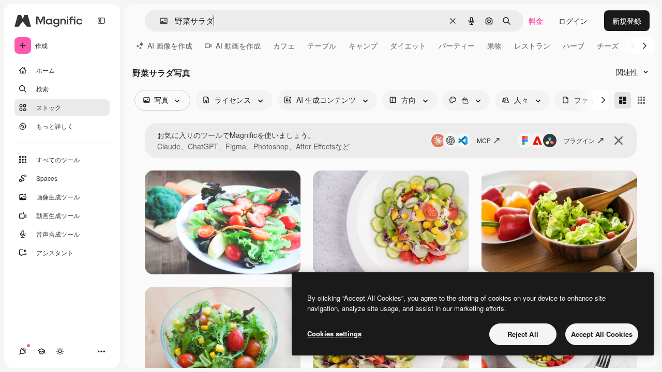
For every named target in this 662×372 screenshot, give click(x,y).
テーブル (321, 45)
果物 (494, 45)
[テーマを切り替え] (60, 351)
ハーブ (573, 45)
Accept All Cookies (602, 334)
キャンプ (363, 45)
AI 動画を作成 (238, 45)
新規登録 (626, 21)
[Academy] (41, 351)
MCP (484, 140)
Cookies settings (334, 333)
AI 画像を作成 (169, 45)
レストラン (532, 45)
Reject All (522, 334)
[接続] (22, 351)
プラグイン (579, 140)
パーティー (457, 45)
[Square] (641, 100)
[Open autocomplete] (159, 21)
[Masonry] (622, 100)
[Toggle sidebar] (101, 20)
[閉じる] (618, 140)
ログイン (573, 21)
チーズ (608, 45)
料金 (536, 21)
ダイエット (408, 45)
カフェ (284, 45)
